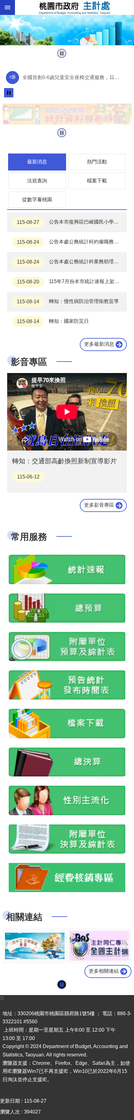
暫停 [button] (61, 53)
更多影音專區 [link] (99, 505)
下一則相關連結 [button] (127, 944)
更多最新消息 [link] (99, 344)
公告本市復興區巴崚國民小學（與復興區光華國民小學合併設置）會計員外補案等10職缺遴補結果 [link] (72, 222)
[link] (67, 114)
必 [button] (7, 7)
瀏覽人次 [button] (10, 1111)
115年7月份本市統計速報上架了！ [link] (70, 282)
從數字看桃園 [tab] (37, 199)
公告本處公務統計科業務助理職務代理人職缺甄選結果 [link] (72, 262)
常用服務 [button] (29, 536)
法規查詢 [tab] (37, 180)
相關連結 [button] (24, 917)
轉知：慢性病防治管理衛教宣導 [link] (68, 301)
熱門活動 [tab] (97, 161)
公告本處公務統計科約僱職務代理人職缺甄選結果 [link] (72, 242)
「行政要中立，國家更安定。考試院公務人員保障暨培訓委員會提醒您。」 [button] (73, 79)
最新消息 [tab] (37, 161)
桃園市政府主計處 (74, 7)
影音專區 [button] (29, 362)
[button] (67, 30)
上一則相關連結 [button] (7, 944)
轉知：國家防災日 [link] (53, 321)
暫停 (8, 92)
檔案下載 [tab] (97, 180)
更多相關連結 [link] (104, 971)
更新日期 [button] (10, 1101)
